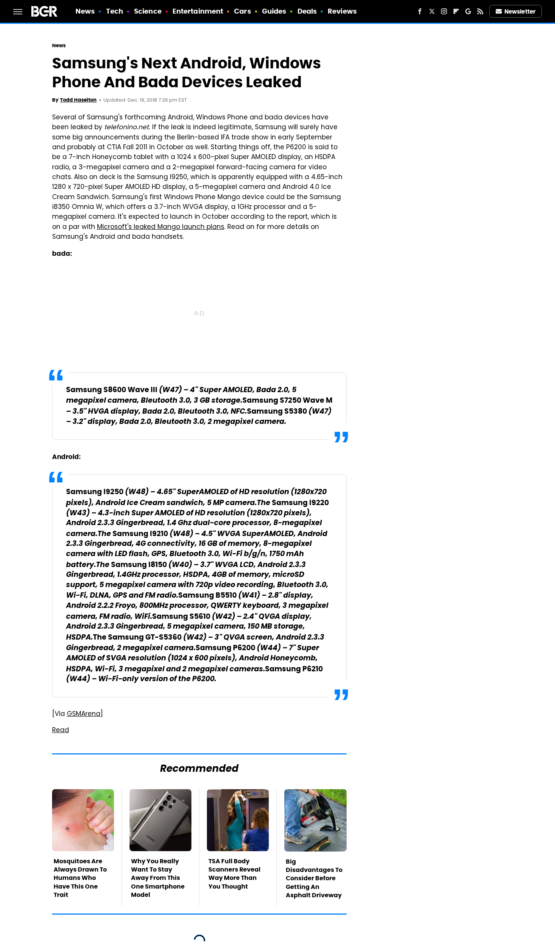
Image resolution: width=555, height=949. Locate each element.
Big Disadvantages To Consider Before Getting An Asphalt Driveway (314, 879)
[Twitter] (432, 11)
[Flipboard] (456, 11)
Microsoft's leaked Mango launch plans (160, 227)
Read (60, 730)
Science (148, 11)
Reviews (342, 11)
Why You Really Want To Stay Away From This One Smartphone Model (158, 878)
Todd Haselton (78, 100)
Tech (114, 11)
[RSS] (480, 11)
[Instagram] (444, 11)
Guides (274, 11)
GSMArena (83, 714)
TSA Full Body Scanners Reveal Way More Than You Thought (234, 873)
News (85, 11)
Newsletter (519, 11)
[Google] (468, 11)
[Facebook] (420, 11)
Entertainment (198, 11)
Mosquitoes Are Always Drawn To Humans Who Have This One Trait (80, 878)
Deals (307, 11)
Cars (242, 11)
